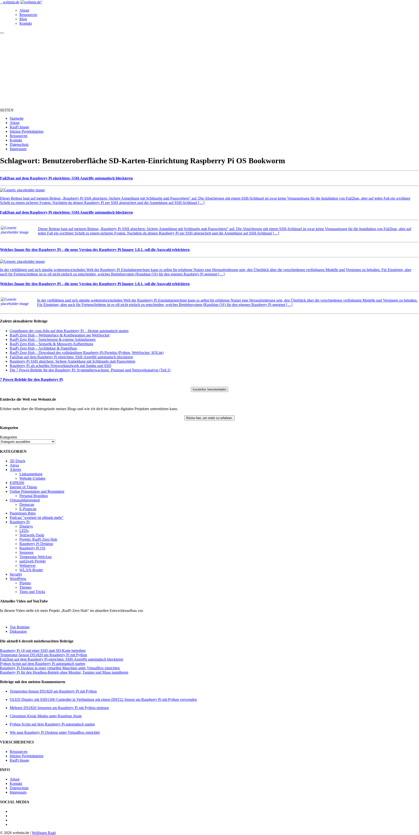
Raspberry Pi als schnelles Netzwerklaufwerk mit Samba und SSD (60, 366)
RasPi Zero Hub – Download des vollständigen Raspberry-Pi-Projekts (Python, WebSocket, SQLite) (87, 353)
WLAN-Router (31, 570)
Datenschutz (19, 144)
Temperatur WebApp (35, 557)
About (24, 10)
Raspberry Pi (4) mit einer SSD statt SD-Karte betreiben (43, 650)
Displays (26, 526)
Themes (25, 587)
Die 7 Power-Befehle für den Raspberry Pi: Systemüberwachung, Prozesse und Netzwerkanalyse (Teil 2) (90, 370)
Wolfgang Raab (44, 833)
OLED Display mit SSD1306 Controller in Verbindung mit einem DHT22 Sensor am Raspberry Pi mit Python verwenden (103, 699)
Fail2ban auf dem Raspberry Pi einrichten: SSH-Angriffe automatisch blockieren (71, 357)
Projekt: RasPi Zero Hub (38, 539)
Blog (23, 19)
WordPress (18, 579)
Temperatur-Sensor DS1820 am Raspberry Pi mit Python (43, 655)
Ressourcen (28, 15)
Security (16, 574)
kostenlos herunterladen (209, 389)
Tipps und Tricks (32, 592)
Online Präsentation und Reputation (37, 491)
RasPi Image (19, 127)
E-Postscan (27, 509)
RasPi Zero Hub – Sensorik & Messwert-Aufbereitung (51, 344)
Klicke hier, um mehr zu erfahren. (209, 418)
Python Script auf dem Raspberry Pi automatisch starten (42, 664)
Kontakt (25, 23)
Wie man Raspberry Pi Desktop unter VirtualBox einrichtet (55, 732)
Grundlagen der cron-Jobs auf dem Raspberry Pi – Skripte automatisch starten (69, 331)
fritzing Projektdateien (26, 131)
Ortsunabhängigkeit (25, 500)
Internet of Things (23, 487)
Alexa (14, 465)
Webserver (27, 565)
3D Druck (17, 461)
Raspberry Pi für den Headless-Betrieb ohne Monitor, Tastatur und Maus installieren (64, 672)
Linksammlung (30, 474)
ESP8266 (17, 483)
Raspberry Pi (20, 522)
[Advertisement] (209, 70)
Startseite (17, 118)
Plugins (25, 583)
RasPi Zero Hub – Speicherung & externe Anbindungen (53, 339)
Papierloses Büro (23, 513)
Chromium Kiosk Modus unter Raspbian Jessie (46, 716)
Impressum (18, 149)
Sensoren (26, 552)
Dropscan (26, 504)
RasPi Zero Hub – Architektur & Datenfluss (43, 348)
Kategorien (8, 437)
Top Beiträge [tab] (20, 627)
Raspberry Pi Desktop (36, 544)
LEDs (24, 531)
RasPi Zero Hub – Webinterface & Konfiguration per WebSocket (59, 335)
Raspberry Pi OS (32, 548)
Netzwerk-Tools (31, 535)
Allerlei (15, 470)
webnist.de (11, 2)
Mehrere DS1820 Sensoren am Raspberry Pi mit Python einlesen (59, 708)
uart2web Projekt (32, 561)
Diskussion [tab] (18, 631)
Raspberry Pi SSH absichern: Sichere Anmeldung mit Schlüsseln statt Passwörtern (72, 361)
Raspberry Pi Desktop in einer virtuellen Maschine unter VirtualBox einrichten (60, 668)
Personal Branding (33, 496)
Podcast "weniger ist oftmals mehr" (37, 517)
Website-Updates (32, 478)
